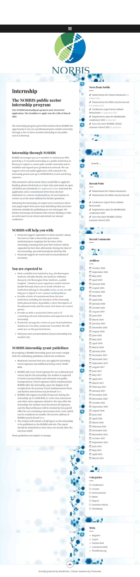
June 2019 (97, 315)
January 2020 (98, 303)
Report (95, 500)
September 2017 (100, 363)
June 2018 (97, 335)
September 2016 (100, 406)
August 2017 (98, 367)
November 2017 (100, 359)
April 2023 (97, 280)
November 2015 (100, 434)
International (99, 492)
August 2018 (98, 331)
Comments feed (99, 546)
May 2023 (96, 276)
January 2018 (98, 351)
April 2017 (97, 379)
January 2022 (98, 283)
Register (96, 535)
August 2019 (98, 311)
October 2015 (98, 438)
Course (95, 488)
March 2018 (98, 347)
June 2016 (97, 414)
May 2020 (96, 295)
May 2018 (96, 339)
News (95, 496)
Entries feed (98, 543)
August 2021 (98, 287)
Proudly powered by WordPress (54, 571)
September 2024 (100, 272)
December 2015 (99, 430)
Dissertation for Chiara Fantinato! (109, 94)
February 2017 (99, 386)
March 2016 (98, 422)
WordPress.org (99, 550)
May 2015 (96, 450)
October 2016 (98, 402)
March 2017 (98, 382)
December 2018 (99, 327)
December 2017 (99, 355)
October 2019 (98, 307)
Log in (95, 539)
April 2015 (97, 454)
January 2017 (98, 390)
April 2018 (97, 343)
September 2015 (100, 442)
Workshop (97, 508)
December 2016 (99, 394)
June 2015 (97, 446)
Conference (97, 484)
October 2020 (98, 291)
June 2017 (97, 371)
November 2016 (100, 398)
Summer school (100, 504)
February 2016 (99, 426)
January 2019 (98, 323)
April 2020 (97, 299)
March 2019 (98, 319)
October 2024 (98, 268)
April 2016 (97, 418)
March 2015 (98, 458)
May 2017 (96, 375)
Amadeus (83, 571)
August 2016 (98, 410)
